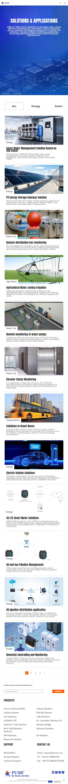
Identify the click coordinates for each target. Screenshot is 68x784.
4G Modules (42, 735)
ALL (14, 106)
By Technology (17, 93)
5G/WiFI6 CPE (10, 720)
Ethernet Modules (44, 728)
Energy (35, 106)
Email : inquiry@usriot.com (50, 752)
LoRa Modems (43, 716)
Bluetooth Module (12, 739)
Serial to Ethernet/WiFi (14, 708)
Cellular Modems (44, 708)
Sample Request (11, 756)
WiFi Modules (10, 735)
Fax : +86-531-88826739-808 (50, 760)
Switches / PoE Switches (15, 724)
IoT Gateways (10, 716)
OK (50, 781)
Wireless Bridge (43, 724)
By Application (6, 93)
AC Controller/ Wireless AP (49, 720)
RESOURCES (9, 752)
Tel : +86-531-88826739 (48, 756)
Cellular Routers (11, 712)
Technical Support (12, 760)
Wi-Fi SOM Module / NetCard (13, 730)
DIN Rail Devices (44, 712)
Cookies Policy (57, 781)
